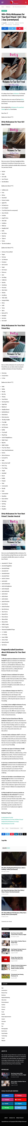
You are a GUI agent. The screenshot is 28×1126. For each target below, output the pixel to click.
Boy (3, 828)
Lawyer (3, 1019)
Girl (22, 828)
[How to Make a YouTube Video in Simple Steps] (6, 943)
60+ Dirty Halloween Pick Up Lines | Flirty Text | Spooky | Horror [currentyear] (13, 913)
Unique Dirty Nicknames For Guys (10, 821)
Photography (5, 1028)
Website (3, 1040)
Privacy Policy (20, 1117)
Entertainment (5, 1002)
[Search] (26, 2)
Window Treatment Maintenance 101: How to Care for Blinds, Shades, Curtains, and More (19, 967)
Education (4, 1000)
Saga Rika (5, 22)
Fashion (3, 1004)
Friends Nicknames (14, 828)
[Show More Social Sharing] (25, 28)
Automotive (4, 990)
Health (3, 1014)
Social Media (4, 1033)
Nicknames (4, 10)
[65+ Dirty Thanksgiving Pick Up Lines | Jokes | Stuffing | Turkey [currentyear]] (14, 859)
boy (9, 109)
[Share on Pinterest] (19, 28)
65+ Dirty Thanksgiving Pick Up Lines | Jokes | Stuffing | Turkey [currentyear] (13, 868)
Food (3, 1012)
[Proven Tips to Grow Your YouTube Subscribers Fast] (6, 959)
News (3, 1023)
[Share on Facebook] (5, 28)
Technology (4, 1035)
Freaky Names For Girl (7, 817)
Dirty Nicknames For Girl (7, 823)
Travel (3, 1038)
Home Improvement (6, 1016)
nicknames (16, 93)
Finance (3, 1007)
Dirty (7, 828)
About (6, 1117)
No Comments (9, 24)
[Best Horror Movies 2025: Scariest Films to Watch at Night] (6, 935)
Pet (2, 1026)
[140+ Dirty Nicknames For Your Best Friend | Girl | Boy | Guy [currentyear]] (14, 40)
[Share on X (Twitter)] (12, 28)
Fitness (3, 1009)
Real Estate (4, 1031)
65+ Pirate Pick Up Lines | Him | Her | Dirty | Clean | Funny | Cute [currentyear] (12, 891)
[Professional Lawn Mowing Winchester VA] (6, 976)
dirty (22, 99)
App (2, 988)
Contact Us (12, 1117)
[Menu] (2, 2)
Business (4, 995)
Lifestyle (4, 1021)
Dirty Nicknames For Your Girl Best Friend (12, 819)
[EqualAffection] (14, 2)
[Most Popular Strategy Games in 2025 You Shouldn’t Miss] (6, 951)
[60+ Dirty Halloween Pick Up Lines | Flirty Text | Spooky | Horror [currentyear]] (14, 904)
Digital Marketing (6, 997)
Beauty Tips (4, 992)
